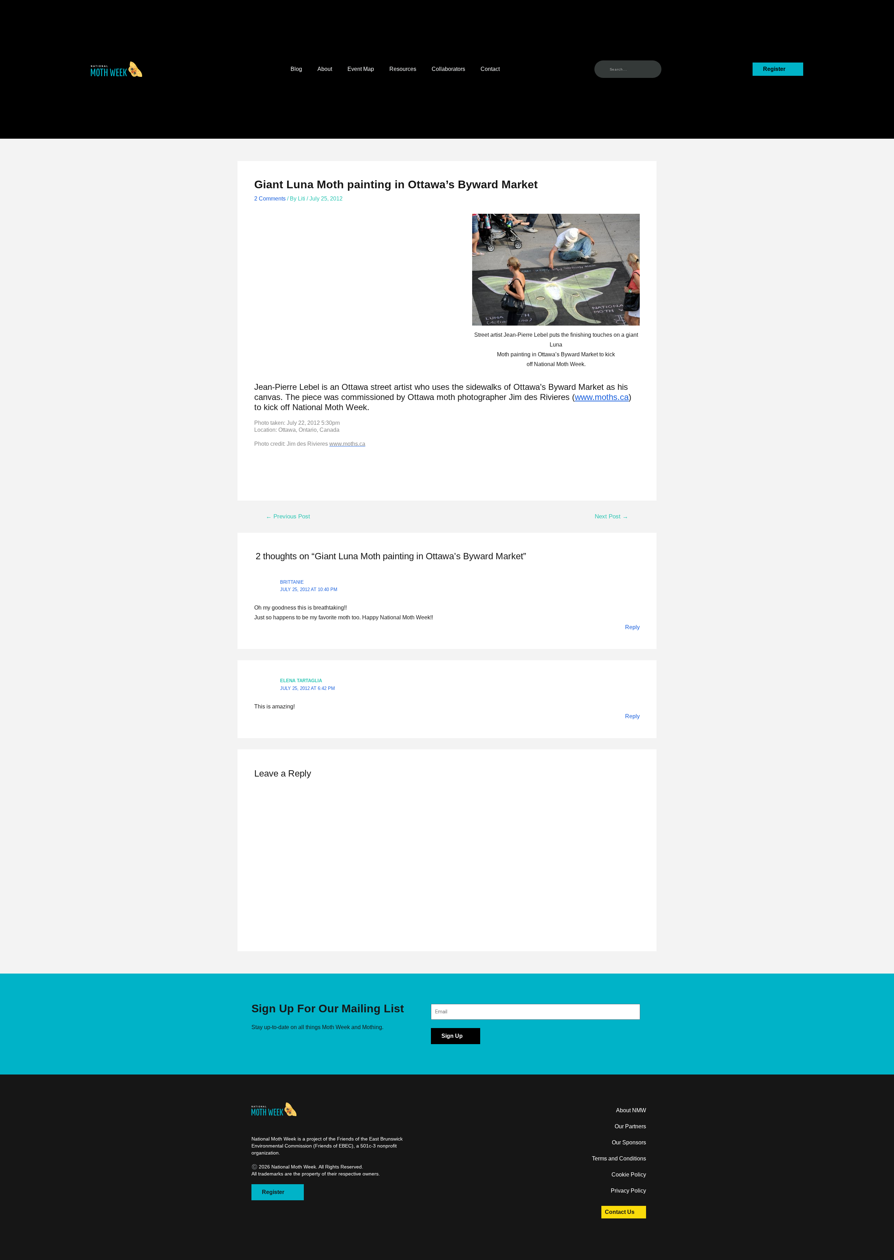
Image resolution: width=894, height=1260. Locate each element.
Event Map (360, 69)
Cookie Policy (628, 1175)
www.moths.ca (602, 397)
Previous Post (288, 516)
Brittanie (292, 582)
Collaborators (448, 69)
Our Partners (630, 1126)
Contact (490, 69)
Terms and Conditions (619, 1158)
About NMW (631, 1110)
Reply (632, 627)
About (324, 69)
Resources (402, 69)
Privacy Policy (628, 1191)
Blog (296, 69)
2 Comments (270, 199)
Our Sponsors (629, 1142)
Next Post (611, 516)
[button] (116, 69)
